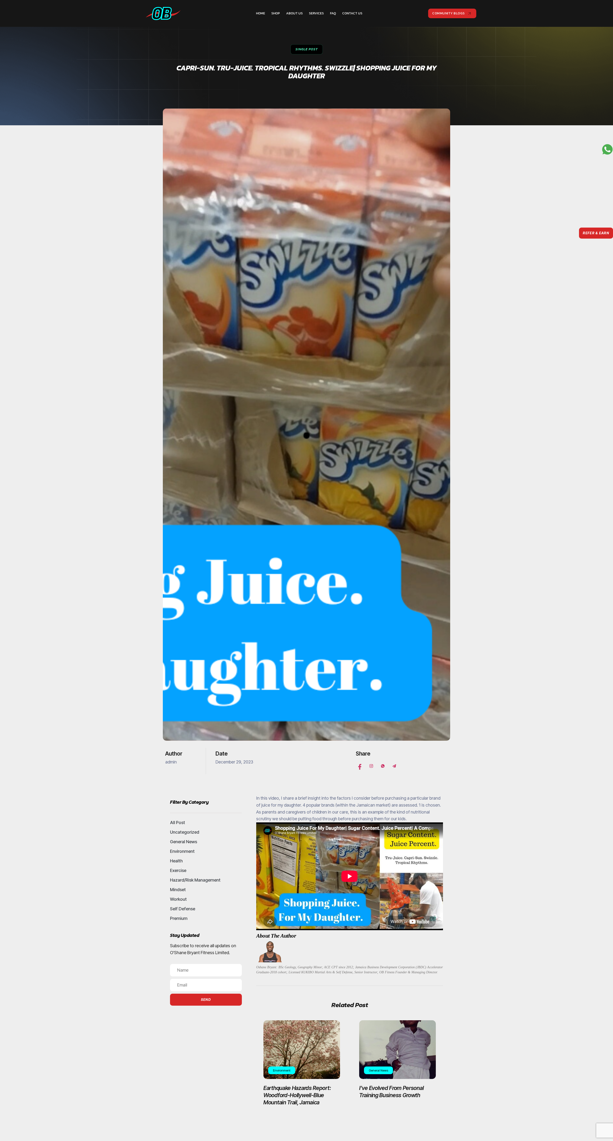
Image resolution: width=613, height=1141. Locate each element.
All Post (177, 822)
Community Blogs (448, 13)
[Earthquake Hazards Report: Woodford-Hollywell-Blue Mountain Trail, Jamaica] (301, 1049)
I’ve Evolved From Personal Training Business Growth (391, 1092)
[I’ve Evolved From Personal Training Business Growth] (397, 1049)
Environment (182, 851)
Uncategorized (184, 832)
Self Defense (182, 908)
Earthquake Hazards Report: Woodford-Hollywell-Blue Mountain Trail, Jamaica (297, 1095)
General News (183, 841)
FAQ (333, 13)
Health (176, 860)
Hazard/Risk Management (195, 880)
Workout (178, 899)
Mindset (178, 889)
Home (260, 13)
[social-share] (360, 766)
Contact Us (352, 13)
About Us (294, 13)
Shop (275, 13)
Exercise (178, 870)
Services (316, 13)
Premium (178, 918)
